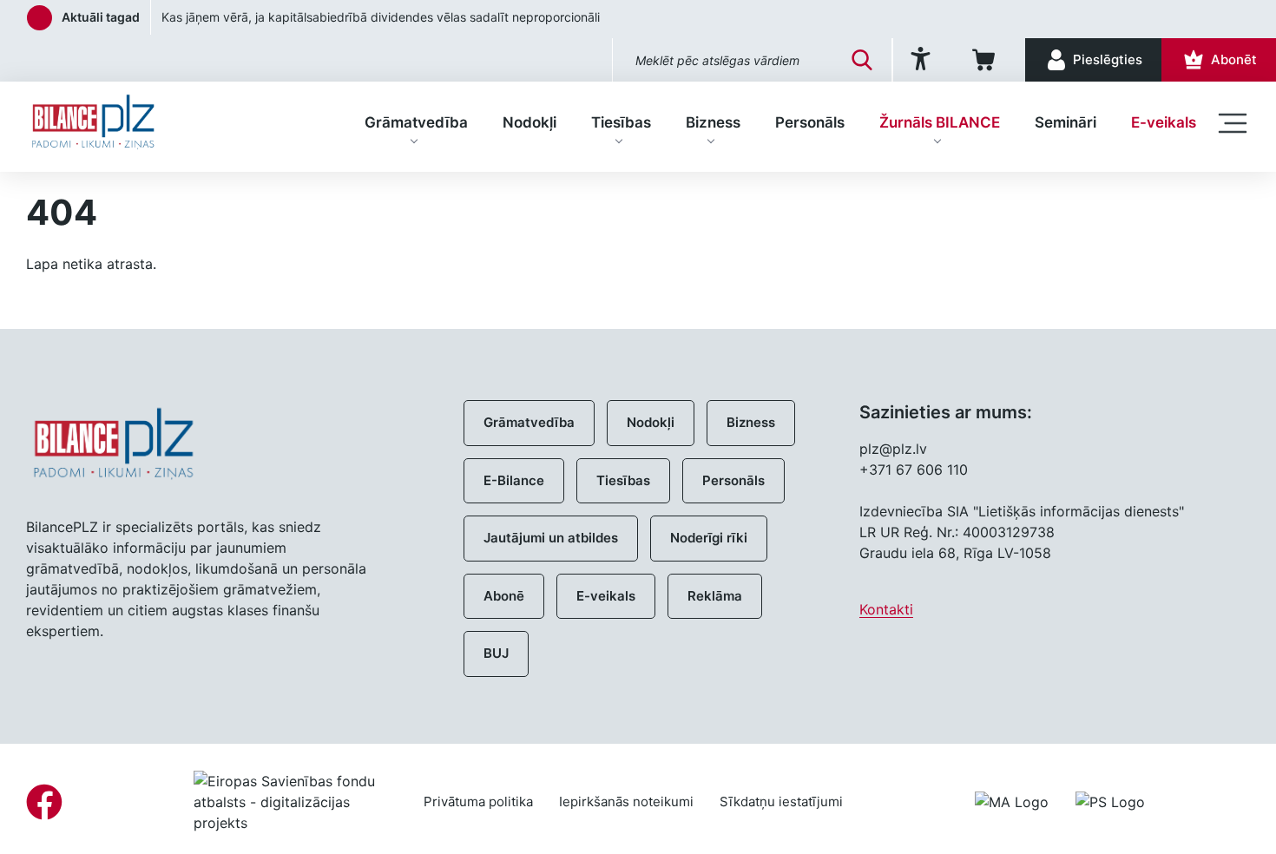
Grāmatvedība (416, 122)
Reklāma (714, 596)
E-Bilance (513, 480)
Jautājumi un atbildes (550, 537)
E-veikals (1163, 122)
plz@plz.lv (893, 448)
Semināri (1065, 122)
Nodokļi (529, 122)
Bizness (713, 122)
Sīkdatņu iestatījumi (781, 801)
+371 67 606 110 (913, 469)
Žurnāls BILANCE (939, 122)
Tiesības (621, 122)
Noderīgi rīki (708, 537)
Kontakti (886, 609)
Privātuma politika (478, 801)
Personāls (810, 122)
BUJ (496, 653)
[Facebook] (44, 802)
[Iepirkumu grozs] (986, 60)
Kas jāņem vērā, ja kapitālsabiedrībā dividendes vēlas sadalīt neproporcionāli (380, 17)
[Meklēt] (862, 59)
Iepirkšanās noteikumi (626, 801)
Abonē (503, 596)
